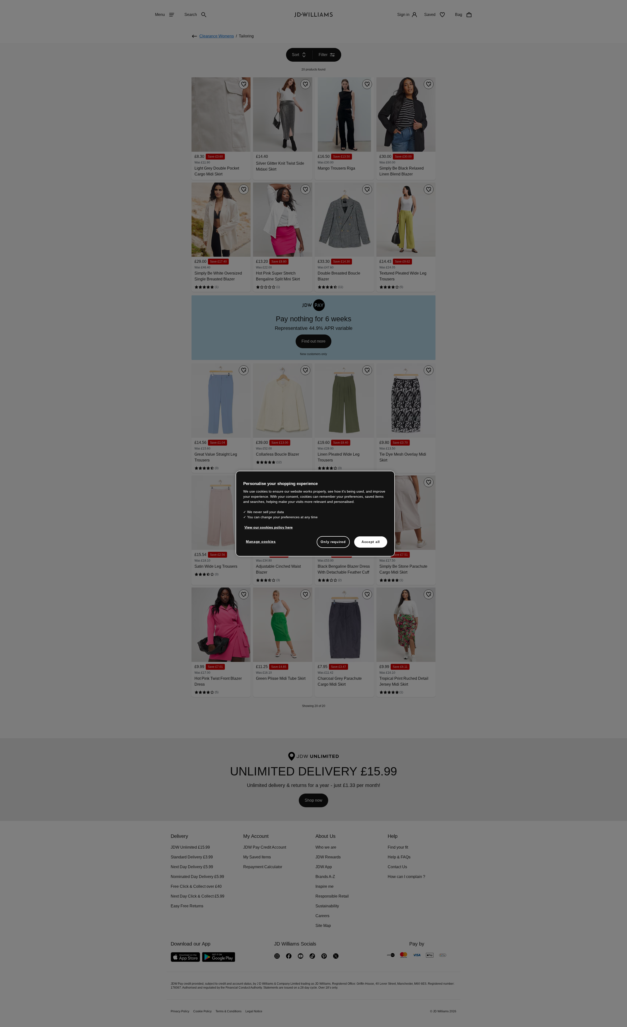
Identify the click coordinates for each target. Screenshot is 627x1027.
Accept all (370, 544)
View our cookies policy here (268, 530)
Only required (333, 544)
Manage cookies (261, 544)
